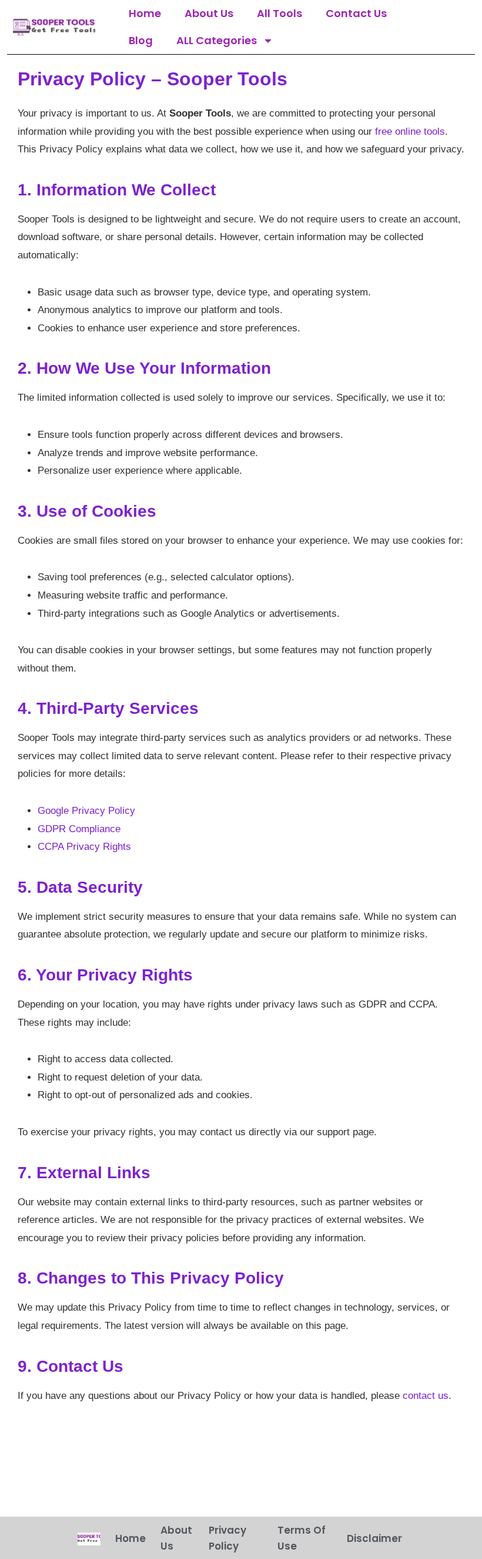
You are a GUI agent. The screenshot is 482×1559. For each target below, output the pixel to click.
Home (145, 13)
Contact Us (356, 13)
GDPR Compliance (79, 829)
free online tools (410, 131)
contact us (425, 1395)
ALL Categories (216, 40)
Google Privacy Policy (86, 810)
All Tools (279, 13)
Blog (141, 40)
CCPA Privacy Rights (84, 846)
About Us (209, 13)
